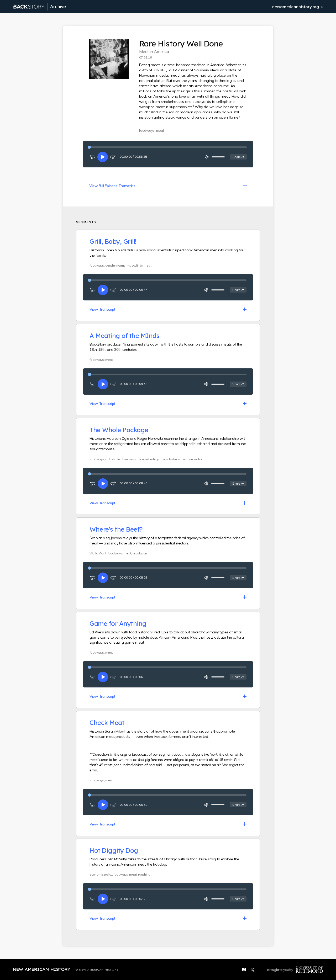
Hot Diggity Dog (114, 850)
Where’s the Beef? (116, 529)
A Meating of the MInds (124, 336)
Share (239, 157)
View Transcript (102, 309)
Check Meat (107, 723)
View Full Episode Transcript (112, 185)
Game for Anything (118, 623)
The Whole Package (119, 430)
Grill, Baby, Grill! (113, 241)
